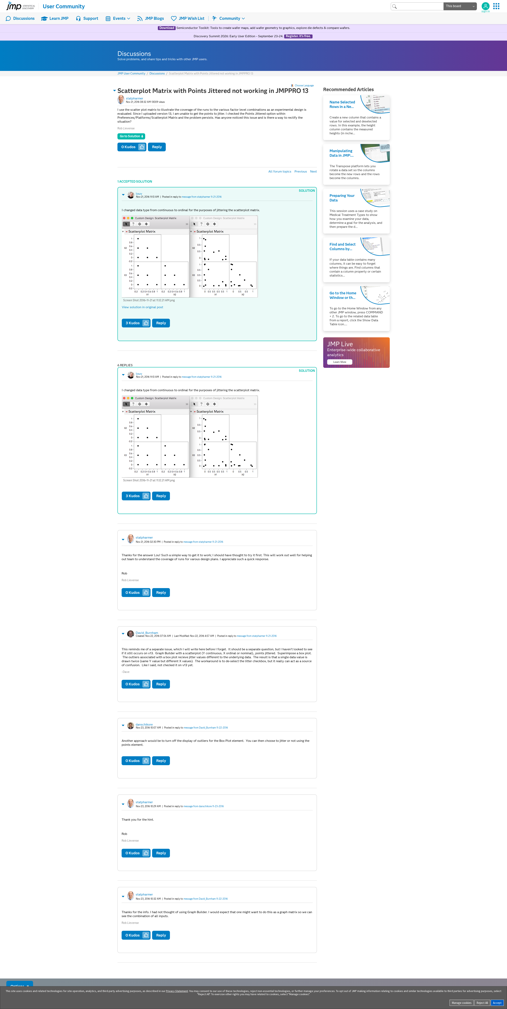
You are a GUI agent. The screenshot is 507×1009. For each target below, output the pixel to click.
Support (90, 18)
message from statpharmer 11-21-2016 (202, 196)
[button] (114, 90)
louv (139, 194)
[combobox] (417, 6)
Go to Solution (130, 136)
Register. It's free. (298, 36)
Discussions (24, 18)
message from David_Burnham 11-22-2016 (206, 727)
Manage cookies (462, 1003)
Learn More (339, 361)
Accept (497, 1003)
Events (119, 18)
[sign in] (486, 6)
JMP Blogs (154, 18)
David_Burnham (147, 633)
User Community (64, 6)
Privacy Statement (177, 991)
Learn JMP (59, 18)
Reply (157, 147)
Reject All (482, 1003)
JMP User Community (131, 73)
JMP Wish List (191, 18)
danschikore (144, 724)
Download (166, 28)
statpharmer (134, 98)
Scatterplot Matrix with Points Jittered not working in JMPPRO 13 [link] (211, 73)
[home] (20, 6)
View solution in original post (142, 307)
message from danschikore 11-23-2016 (204, 806)
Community (229, 18)
